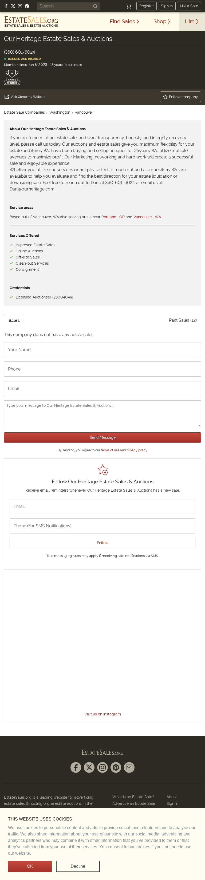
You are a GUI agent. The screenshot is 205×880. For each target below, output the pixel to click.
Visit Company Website (28, 97)
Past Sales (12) (183, 320)
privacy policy (137, 450)
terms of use (110, 450)
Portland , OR (113, 217)
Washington (59, 112)
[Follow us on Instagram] (20, 6)
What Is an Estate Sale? (133, 797)
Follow (102, 543)
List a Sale (189, 6)
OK (30, 866)
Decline (78, 866)
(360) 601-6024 (19, 52)
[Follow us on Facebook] (6, 6)
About (172, 797)
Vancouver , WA (147, 217)
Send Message (103, 437)
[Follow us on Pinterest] (27, 6)
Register (146, 6)
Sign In (167, 6)
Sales (14, 320)
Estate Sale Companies (24, 112)
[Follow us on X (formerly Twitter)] (13, 6)
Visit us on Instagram (102, 714)
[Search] (95, 6)
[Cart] (128, 6)
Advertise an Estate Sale (133, 803)
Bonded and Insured (23, 59)
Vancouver (84, 112)
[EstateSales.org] (31, 21)
